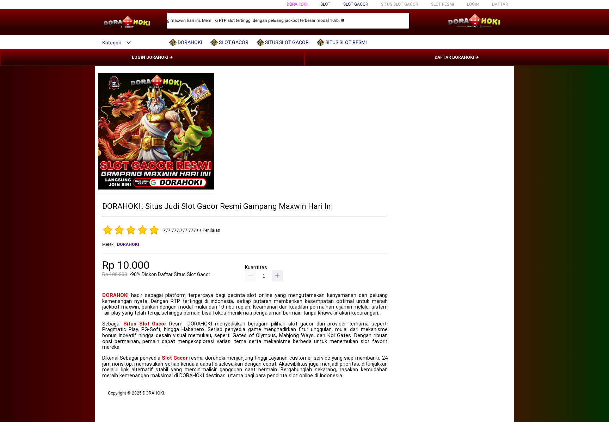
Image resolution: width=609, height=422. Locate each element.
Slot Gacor (175, 358)
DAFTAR (500, 4)
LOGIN (473, 4)
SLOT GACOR (355, 4)
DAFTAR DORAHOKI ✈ (457, 57)
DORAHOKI (297, 4)
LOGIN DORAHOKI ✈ (152, 57)
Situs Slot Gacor (145, 324)
